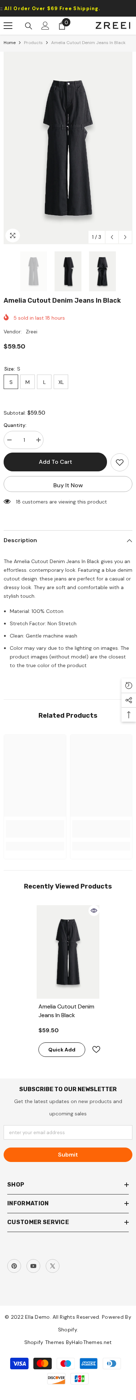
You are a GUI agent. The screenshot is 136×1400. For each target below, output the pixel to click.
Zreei (31, 331)
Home (10, 43)
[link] (35, 829)
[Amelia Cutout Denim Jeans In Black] (68, 952)
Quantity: (15, 425)
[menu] (8, 25)
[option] (68, 148)
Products (33, 43)
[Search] (28, 26)
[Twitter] (52, 1266)
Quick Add (61, 1049)
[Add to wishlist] (120, 462)
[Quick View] (93, 910)
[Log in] (45, 26)
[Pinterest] (14, 1266)
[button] (112, 237)
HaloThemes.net (92, 1342)
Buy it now (68, 485)
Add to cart (55, 462)
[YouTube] (33, 1266)
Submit (68, 1154)
